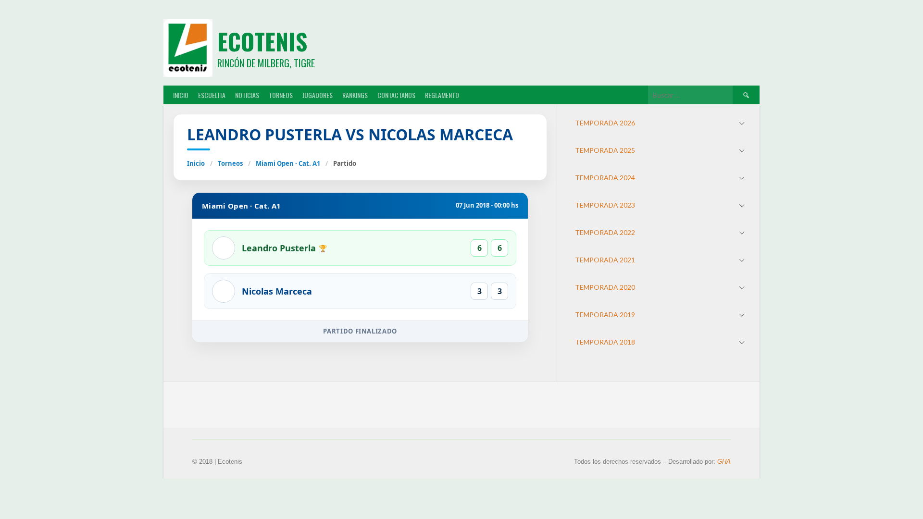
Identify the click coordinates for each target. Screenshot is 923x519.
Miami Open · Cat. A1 (288, 163)
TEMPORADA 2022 (605, 232)
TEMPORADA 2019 (605, 314)
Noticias (247, 95)
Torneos (230, 163)
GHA (724, 461)
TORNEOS (281, 95)
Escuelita (211, 95)
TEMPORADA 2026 (605, 123)
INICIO (180, 95)
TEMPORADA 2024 (605, 177)
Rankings (355, 95)
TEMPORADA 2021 (605, 260)
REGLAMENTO (442, 95)
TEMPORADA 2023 (605, 205)
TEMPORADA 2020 (605, 287)
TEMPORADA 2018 (605, 342)
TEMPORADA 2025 (605, 150)
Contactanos (396, 95)
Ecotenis (262, 41)
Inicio (196, 163)
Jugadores (317, 95)
